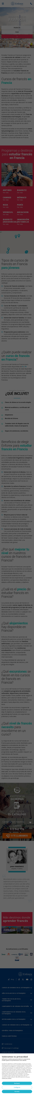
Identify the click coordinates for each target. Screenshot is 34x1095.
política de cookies (6, 1078)
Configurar (17, 1087)
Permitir (17, 1091)
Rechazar (17, 1083)
